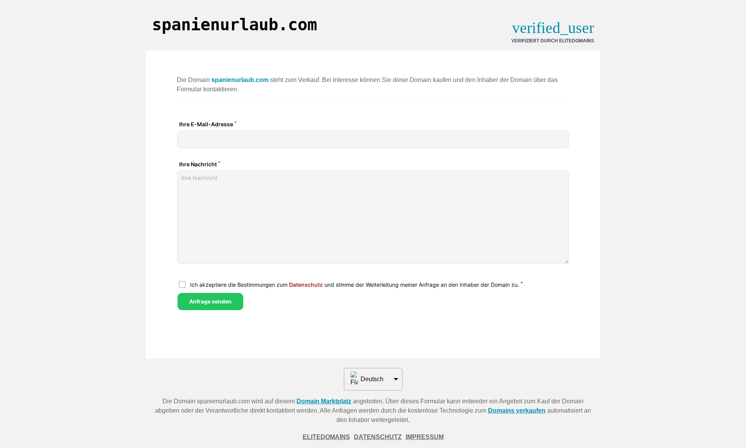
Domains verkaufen (517, 410)
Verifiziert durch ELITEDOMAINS (552, 41)
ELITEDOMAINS (326, 437)
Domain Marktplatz (323, 401)
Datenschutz (378, 437)
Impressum (425, 437)
